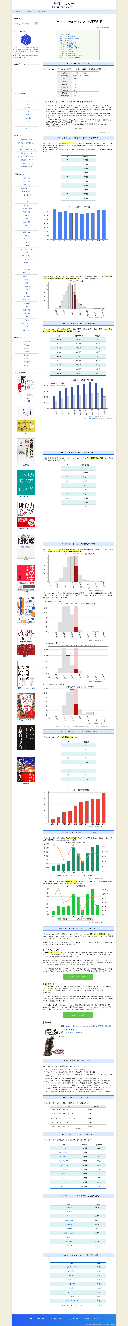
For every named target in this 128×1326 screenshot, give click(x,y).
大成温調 (71, 1275)
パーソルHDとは (65, 34)
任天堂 (27, 114)
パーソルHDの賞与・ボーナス (69, 40)
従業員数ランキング (27, 160)
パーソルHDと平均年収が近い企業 (71, 55)
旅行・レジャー (27, 256)
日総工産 (63, 1178)
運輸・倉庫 (26, 313)
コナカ (72, 1296)
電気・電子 (26, 300)
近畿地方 (27, 352)
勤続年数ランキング (27, 166)
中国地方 (27, 348)
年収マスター (64, 4)
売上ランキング (83, 838)
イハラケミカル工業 (71, 1301)
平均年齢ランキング (27, 163)
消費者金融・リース (27, 188)
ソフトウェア (27, 195)
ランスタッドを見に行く (78, 1015)
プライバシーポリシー (58, 1318)
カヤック (26, 624)
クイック (63, 1182)
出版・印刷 (26, 212)
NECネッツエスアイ (69, 1233)
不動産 (27, 320)
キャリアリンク (63, 1156)
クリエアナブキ (63, 1161)
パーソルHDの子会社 (66, 51)
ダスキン (69, 1216)
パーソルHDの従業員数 (67, 44)
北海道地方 (26, 341)
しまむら (27, 111)
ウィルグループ (63, 1165)
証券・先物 (26, 181)
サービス (46, 643)
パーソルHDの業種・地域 (68, 42)
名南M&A (26, 656)
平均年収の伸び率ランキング (27, 143)
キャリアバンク (63, 1152)
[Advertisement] (76, 261)
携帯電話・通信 (27, 208)
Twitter (96, 1318)
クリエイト (71, 1279)
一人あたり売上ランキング (26, 150)
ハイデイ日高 (26, 401)
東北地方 (27, 345)
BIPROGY (69, 1245)
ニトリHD (72, 1284)
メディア (27, 198)
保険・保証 (26, 185)
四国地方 (27, 362)
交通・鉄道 (26, 310)
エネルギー (26, 276)
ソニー (27, 98)
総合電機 (27, 296)
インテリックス (72, 1267)
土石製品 (27, 286)
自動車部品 (26, 222)
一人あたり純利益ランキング (27, 156)
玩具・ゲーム (27, 239)
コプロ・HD (63, 1169)
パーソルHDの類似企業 (67, 53)
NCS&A (69, 1237)
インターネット (27, 191)
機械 (26, 218)
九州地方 (27, 365)
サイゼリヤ (26, 108)
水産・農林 (26, 273)
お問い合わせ (41, 1318)
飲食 (26, 252)
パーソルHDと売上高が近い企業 (70, 57)
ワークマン (26, 101)
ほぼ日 (26, 433)
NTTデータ (69, 1241)
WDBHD (63, 1186)
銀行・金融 (26, 178)
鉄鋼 (26, 283)
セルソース (69, 1211)
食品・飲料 (26, 269)
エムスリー (26, 121)
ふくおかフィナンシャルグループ (71, 1305)
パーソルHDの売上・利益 (68, 46)
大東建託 (26, 465)
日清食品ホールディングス (26, 720)
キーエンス (26, 128)
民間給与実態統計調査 (95, 419)
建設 (26, 317)
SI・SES (46, 685)
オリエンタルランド (27, 118)
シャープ (27, 125)
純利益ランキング (83, 881)
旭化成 (26, 560)
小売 (26, 327)
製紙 (26, 289)
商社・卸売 (26, 330)
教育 (26, 225)
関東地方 (51, 551)
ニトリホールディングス (26, 496)
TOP (30, 1318)
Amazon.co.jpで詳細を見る (74, 1032)
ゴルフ (27, 266)
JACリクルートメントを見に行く (78, 977)
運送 (26, 306)
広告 (26, 202)
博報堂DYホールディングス (26, 688)
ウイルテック (63, 1148)
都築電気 (69, 1207)
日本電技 (71, 1288)
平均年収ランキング (27, 139)
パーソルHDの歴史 (66, 50)
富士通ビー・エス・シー (26, 528)
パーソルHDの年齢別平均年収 (69, 38)
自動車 (27, 215)
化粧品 (27, 235)
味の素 (26, 592)
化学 (26, 279)
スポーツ (27, 242)
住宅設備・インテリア (27, 323)
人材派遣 (46, 601)
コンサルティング (26, 249)
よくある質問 (74, 1318)
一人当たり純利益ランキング (66, 883)
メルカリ (27, 104)
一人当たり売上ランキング (62, 840)
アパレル (27, 229)
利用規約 (86, 1318)
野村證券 (26, 783)
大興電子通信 (71, 1271)
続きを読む (78, 129)
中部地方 (27, 358)
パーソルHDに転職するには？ (69, 48)
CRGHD (63, 1173)
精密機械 (27, 303)
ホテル (27, 259)
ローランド (71, 1292)
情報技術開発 (69, 1220)
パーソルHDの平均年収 (67, 36)
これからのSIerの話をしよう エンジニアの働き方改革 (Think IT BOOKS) (89, 1026)
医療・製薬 (26, 232)
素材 (26, 293)
